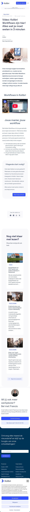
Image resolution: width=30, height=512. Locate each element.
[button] (27, 481)
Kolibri (7, 14)
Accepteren (15, 498)
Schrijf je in (6, 456)
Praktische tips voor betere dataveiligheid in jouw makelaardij (14, 307)
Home (13, 7)
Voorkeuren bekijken (15, 506)
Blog (16, 7)
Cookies (11, 509)
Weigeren (15, 502)
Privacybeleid (17, 509)
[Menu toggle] (28, 3)
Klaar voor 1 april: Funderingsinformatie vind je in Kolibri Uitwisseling (14, 355)
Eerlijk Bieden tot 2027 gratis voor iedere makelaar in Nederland (13, 270)
